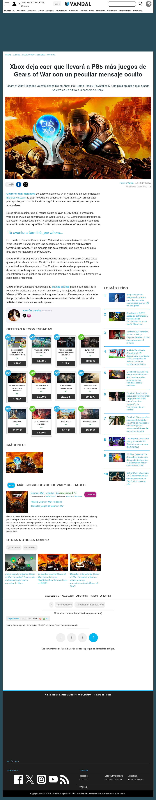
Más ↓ (57, 4)
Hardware (112, 10)
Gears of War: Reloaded (20, 193)
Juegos (50, 10)
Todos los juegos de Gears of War (47, 505)
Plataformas (125, 10)
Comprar (90, 494)
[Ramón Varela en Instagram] (29, 316)
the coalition (30, 547)
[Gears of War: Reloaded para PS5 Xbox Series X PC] (17, 502)
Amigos (94, 596)
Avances (73, 10)
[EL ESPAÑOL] (149, 4)
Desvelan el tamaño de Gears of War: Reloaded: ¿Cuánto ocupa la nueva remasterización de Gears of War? (84, 580)
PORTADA (9, 10)
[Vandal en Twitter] (30, 779)
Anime (41, 2)
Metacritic (25, 6)
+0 (46, 618)
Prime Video (32, 2)
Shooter (78, 496)
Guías (41, 10)
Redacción (84, 776)
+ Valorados (67, 596)
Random (100, 10)
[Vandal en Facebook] (18, 779)
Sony (23, 2)
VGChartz (84, 787)
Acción (69, 496)
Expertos (81, 596)
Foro (91, 10)
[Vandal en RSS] (64, 779)
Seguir (11, 485)
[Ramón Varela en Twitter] (24, 316)
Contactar (84, 779)
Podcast (137, 10)
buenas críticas (60, 286)
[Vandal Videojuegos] (78, 3)
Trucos (83, 10)
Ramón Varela (126, 183)
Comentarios (52, 596)
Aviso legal (132, 776)
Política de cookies (136, 779)
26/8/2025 (50, 496)
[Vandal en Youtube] (53, 779)
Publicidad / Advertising (113, 776)
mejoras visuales (16, 197)
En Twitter (105, 596)
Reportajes (61, 10)
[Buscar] (140, 4)
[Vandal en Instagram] (41, 779)
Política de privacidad (113, 779)
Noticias (21, 10)
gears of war (14, 547)
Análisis (31, 10)
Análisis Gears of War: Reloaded (46, 501)
